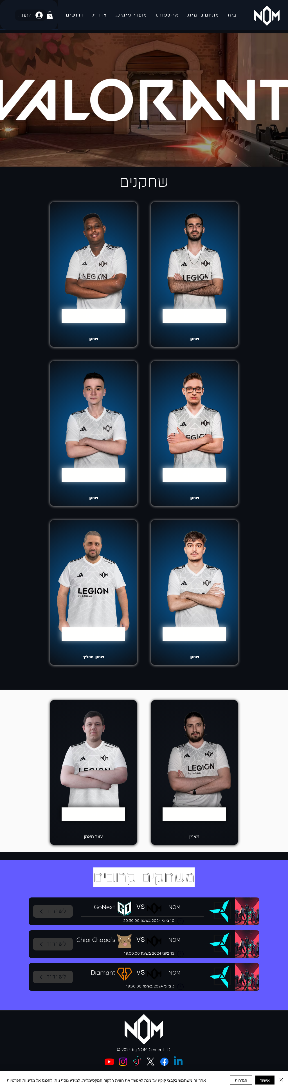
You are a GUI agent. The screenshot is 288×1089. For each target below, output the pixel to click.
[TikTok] (136, 1061)
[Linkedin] (178, 1061)
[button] (49, 15)
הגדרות (241, 1080)
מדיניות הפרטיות (21, 1080)
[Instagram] (123, 1061)
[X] (150, 1061)
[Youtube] (109, 1061)
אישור (265, 1080)
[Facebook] (164, 1061)
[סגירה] (281, 1080)
